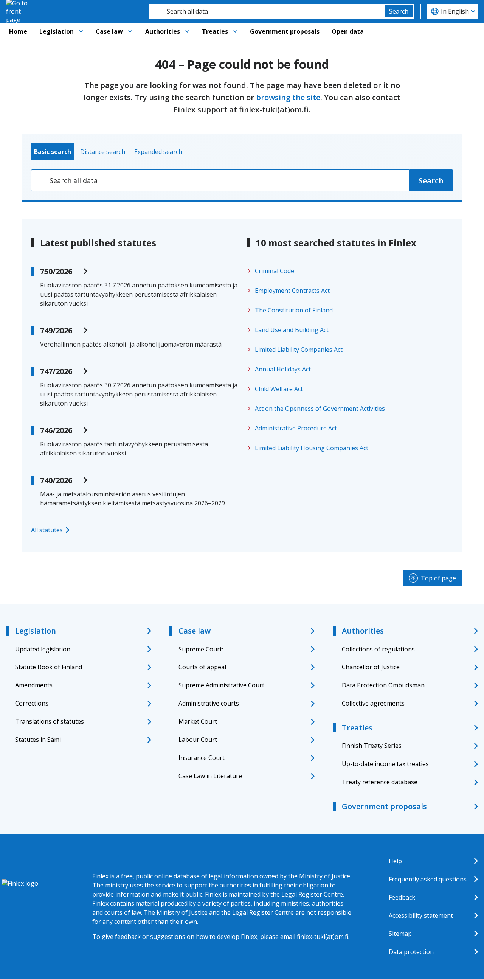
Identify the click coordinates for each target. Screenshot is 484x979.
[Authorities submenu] (187, 31)
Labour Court (197, 739)
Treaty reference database (379, 782)
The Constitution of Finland (294, 310)
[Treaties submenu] (235, 31)
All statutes (47, 530)
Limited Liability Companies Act (299, 349)
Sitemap (400, 933)
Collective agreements (373, 703)
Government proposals (285, 31)
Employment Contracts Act (292, 290)
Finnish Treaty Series (372, 745)
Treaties (215, 31)
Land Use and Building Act (292, 330)
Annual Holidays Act (283, 369)
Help (395, 861)
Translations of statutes (49, 721)
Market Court (197, 721)
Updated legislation (42, 649)
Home (18, 31)
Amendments (34, 685)
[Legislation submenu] (81, 31)
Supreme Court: (200, 649)
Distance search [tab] (102, 152)
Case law (109, 31)
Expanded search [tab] (158, 152)
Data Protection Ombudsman (383, 685)
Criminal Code (274, 271)
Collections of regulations (378, 649)
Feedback (402, 897)
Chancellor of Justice (371, 667)
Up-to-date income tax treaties (385, 764)
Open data (348, 31)
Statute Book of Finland (48, 667)
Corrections (31, 703)
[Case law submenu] (130, 31)
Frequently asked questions (428, 879)
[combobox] (267, 11)
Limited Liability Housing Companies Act (311, 448)
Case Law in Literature (210, 776)
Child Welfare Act (279, 389)
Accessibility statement (421, 915)
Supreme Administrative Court (221, 685)
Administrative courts (208, 703)
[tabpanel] (242, 180)
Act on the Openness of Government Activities (320, 408)
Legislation (56, 31)
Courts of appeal (202, 667)
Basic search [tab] (52, 152)
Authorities (162, 31)
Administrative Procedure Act (296, 428)
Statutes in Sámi (38, 739)
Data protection (411, 952)
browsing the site (288, 97)
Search (398, 11)
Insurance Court (201, 758)
